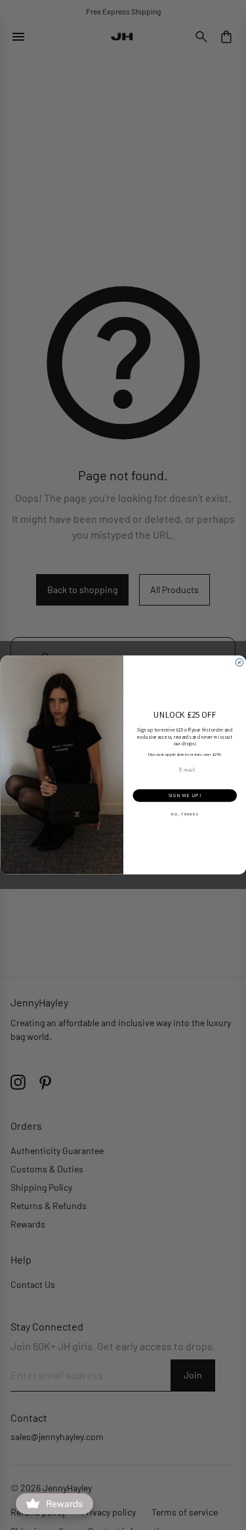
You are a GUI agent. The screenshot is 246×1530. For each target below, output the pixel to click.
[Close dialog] (239, 663)
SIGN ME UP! (184, 796)
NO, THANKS (184, 814)
